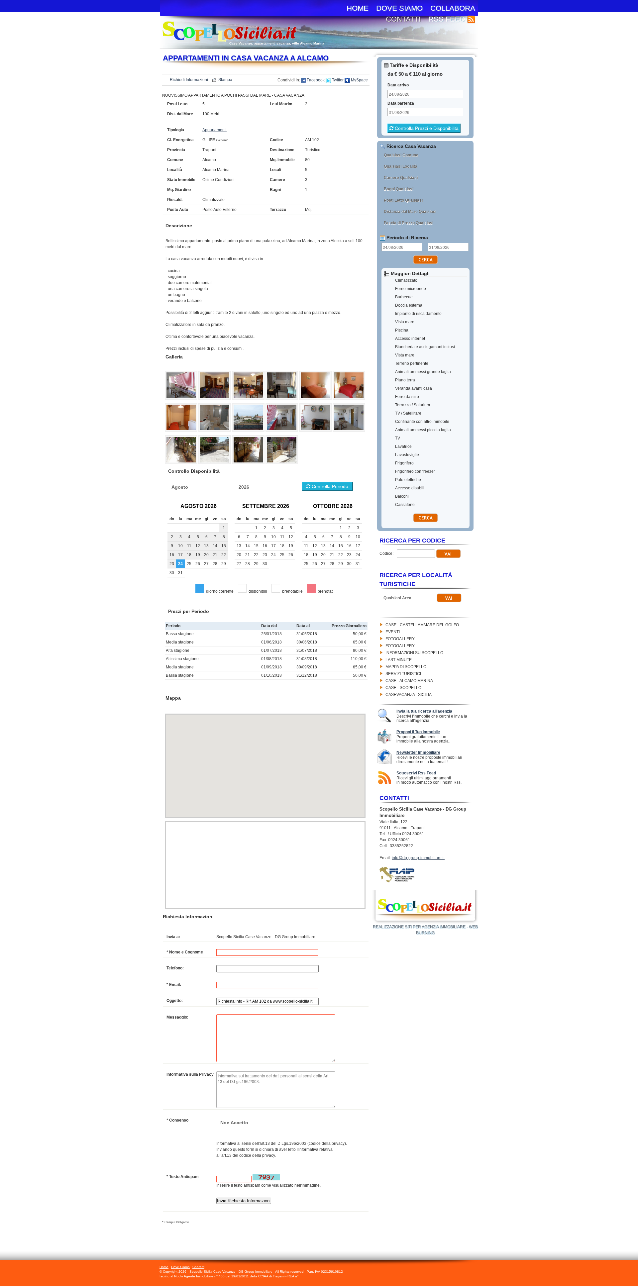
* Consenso (177, 1120)
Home (358, 8)
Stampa (225, 79)
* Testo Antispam (182, 1176)
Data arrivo (398, 85)
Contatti (403, 19)
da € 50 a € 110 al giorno (415, 74)
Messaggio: (177, 1017)
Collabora (452, 8)
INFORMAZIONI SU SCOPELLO (414, 652)
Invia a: (173, 937)
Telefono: (175, 968)
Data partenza (400, 103)
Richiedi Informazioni (189, 79)
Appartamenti (214, 130)
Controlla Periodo (329, 486)
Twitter (337, 80)
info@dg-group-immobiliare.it (418, 857)
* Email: (173, 984)
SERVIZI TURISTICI (403, 673)
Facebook (315, 80)
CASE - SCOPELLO (403, 687)
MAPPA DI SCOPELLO (405, 666)
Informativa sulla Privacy (190, 1074)
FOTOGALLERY (400, 639)
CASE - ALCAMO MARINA (409, 680)
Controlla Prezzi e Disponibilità (426, 128)
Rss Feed (447, 19)
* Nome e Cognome (184, 952)
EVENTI (392, 632)
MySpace (359, 80)
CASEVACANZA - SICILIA (408, 694)
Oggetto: (174, 1000)
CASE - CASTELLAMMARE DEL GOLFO (422, 625)
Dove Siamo (399, 8)
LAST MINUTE (398, 659)
